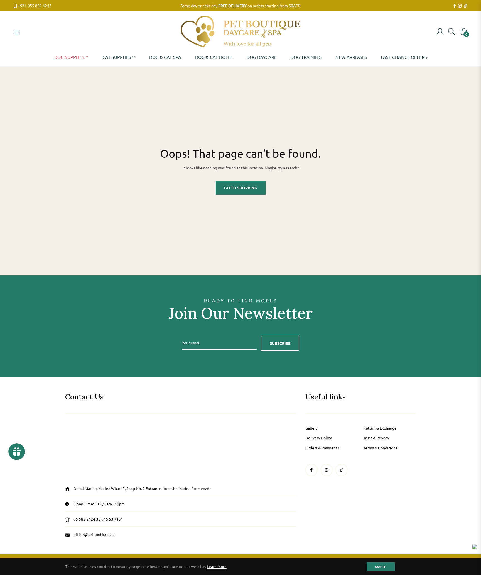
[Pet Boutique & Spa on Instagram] (460, 6)
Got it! (380, 566)
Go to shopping (240, 187)
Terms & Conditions (380, 447)
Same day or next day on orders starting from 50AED (241, 5)
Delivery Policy (318, 437)
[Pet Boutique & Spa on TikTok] (465, 6)
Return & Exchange (380, 427)
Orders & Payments (322, 447)
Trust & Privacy (376, 437)
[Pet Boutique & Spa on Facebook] (454, 6)
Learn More (217, 566)
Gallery (311, 427)
